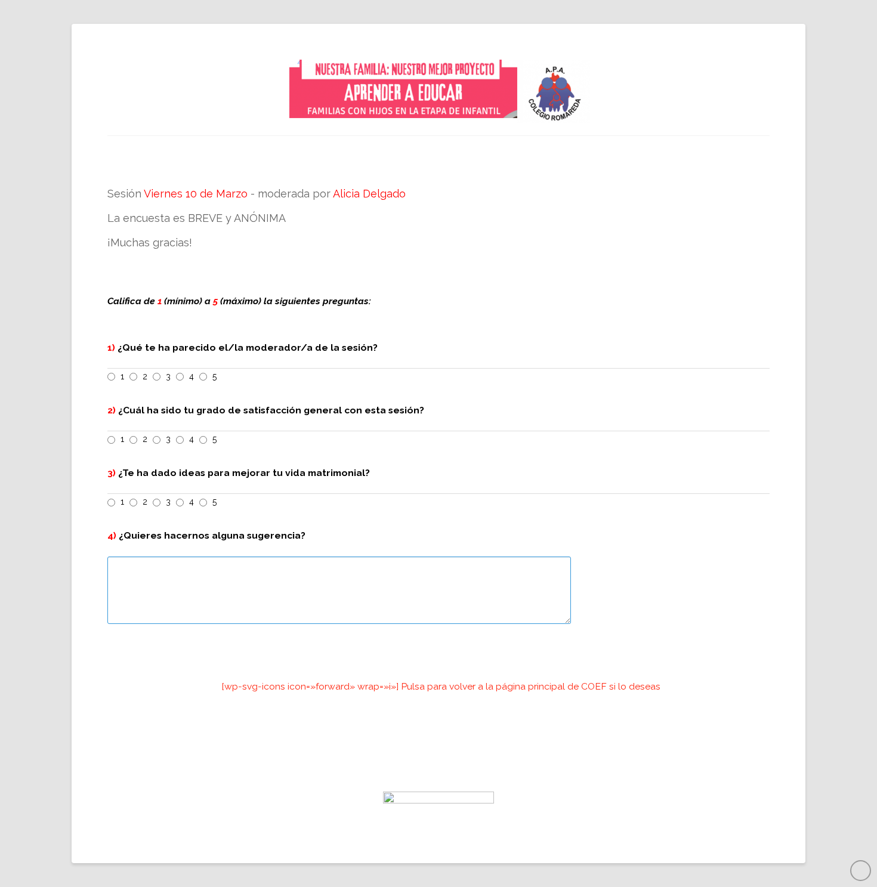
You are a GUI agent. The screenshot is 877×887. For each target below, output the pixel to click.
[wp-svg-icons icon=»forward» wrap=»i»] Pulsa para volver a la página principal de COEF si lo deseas (441, 686)
